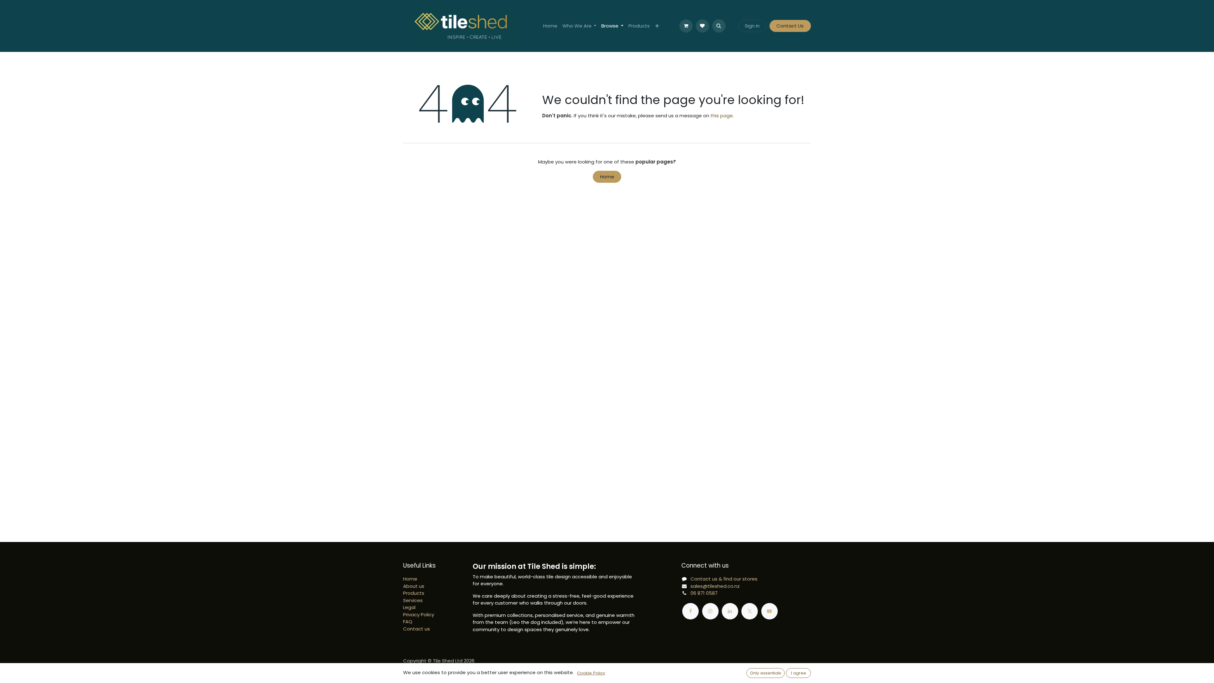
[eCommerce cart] (686, 26)
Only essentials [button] (765, 673)
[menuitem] (550, 26)
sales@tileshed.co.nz (715, 586)
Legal (409, 607)
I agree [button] (798, 673)
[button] (719, 26)
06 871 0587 (704, 593)
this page (721, 115)
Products (413, 593)
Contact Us (790, 25)
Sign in (752, 25)
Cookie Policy (591, 673)
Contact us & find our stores (723, 578)
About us (413, 586)
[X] (749, 611)
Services (413, 600)
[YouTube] (769, 611)
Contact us (416, 628)
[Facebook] (690, 611)
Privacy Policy (418, 614)
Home (607, 176)
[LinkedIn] (730, 611)
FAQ (407, 621)
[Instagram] (710, 611)
